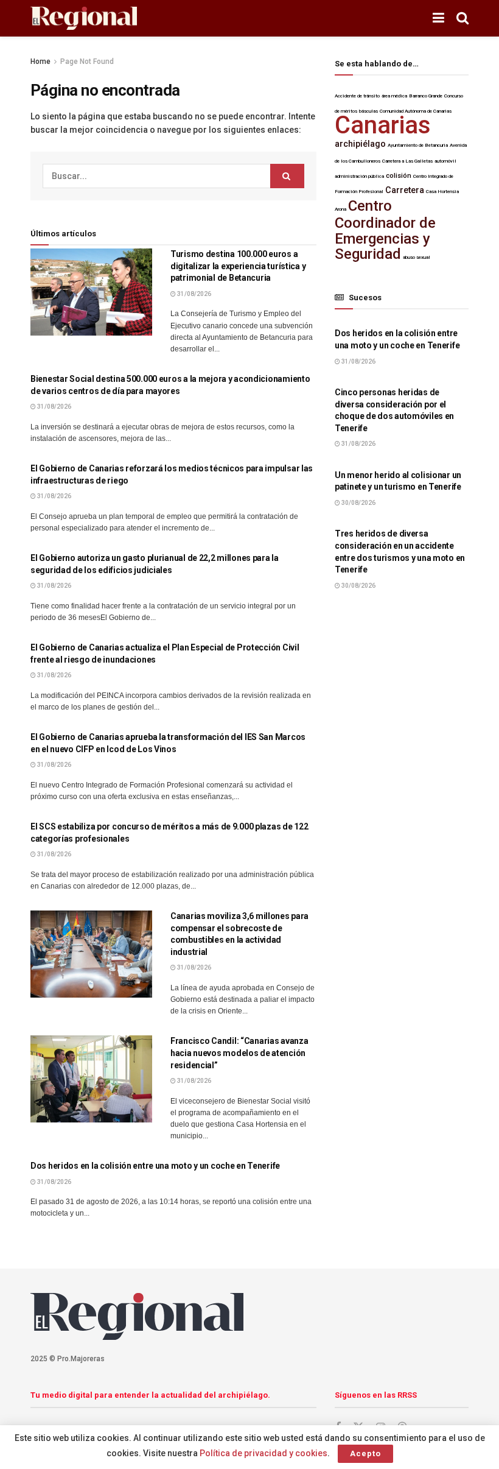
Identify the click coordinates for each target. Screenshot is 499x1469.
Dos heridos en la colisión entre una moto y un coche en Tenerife (155, 1166)
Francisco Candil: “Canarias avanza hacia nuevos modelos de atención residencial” (239, 1052)
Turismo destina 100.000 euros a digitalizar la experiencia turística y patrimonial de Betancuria (237, 266)
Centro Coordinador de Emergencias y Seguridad (385, 229)
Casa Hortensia (442, 191)
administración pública (359, 176)
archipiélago (360, 144)
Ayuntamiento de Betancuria (418, 145)
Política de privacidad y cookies (263, 1453)
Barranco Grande (425, 96)
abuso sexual (416, 257)
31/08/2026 (193, 294)
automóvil (445, 161)
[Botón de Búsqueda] (462, 18)
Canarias (383, 125)
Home (40, 61)
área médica (394, 96)
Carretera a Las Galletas (407, 161)
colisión (398, 176)
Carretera (404, 190)
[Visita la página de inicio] (83, 18)
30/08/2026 (357, 502)
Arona (340, 209)
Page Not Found (87, 61)
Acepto (365, 1453)
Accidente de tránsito (357, 96)
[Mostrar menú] (438, 18)
